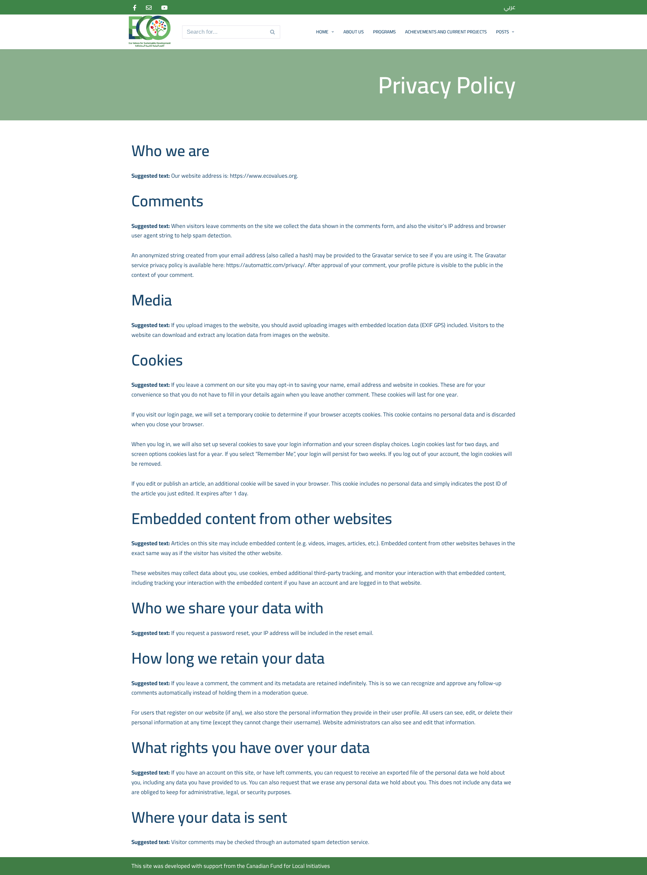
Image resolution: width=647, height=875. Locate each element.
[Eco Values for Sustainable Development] (151, 32)
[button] (332, 32)
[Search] (272, 32)
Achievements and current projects (446, 32)
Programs (384, 32)
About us (353, 32)
